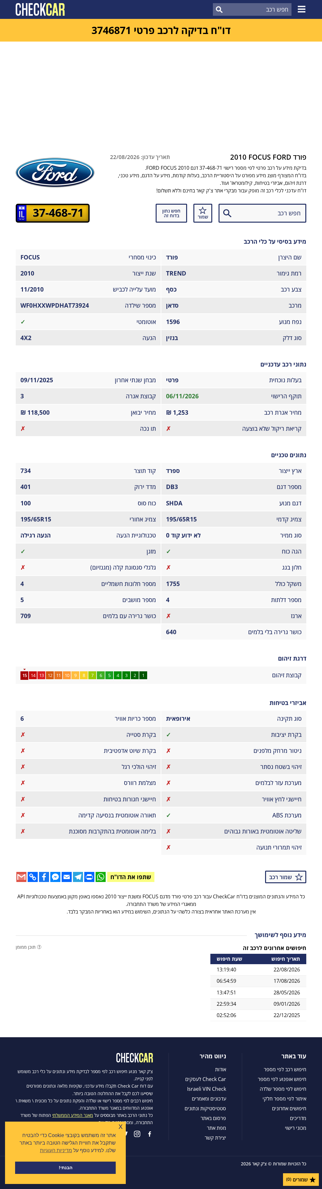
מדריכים (298, 1118)
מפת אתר (216, 1127)
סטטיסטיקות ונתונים (205, 1108)
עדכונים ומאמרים (209, 1098)
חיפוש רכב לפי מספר (285, 1069)
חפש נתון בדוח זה (171, 213)
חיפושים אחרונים (289, 1108)
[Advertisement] (161, 89)
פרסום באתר (213, 1118)
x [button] (121, 1126)
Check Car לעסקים (205, 1079)
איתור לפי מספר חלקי (284, 1098)
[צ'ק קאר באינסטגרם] (137, 1134)
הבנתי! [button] (65, 1167)
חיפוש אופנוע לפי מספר (282, 1079)
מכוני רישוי (295, 1127)
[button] (302, 9)
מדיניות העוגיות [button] (56, 1150)
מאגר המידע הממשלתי (72, 1115)
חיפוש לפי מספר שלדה (283, 1088)
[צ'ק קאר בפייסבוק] (150, 1134)
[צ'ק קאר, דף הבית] (40, 9)
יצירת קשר (215, 1137)
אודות (220, 1069)
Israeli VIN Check (206, 1088)
